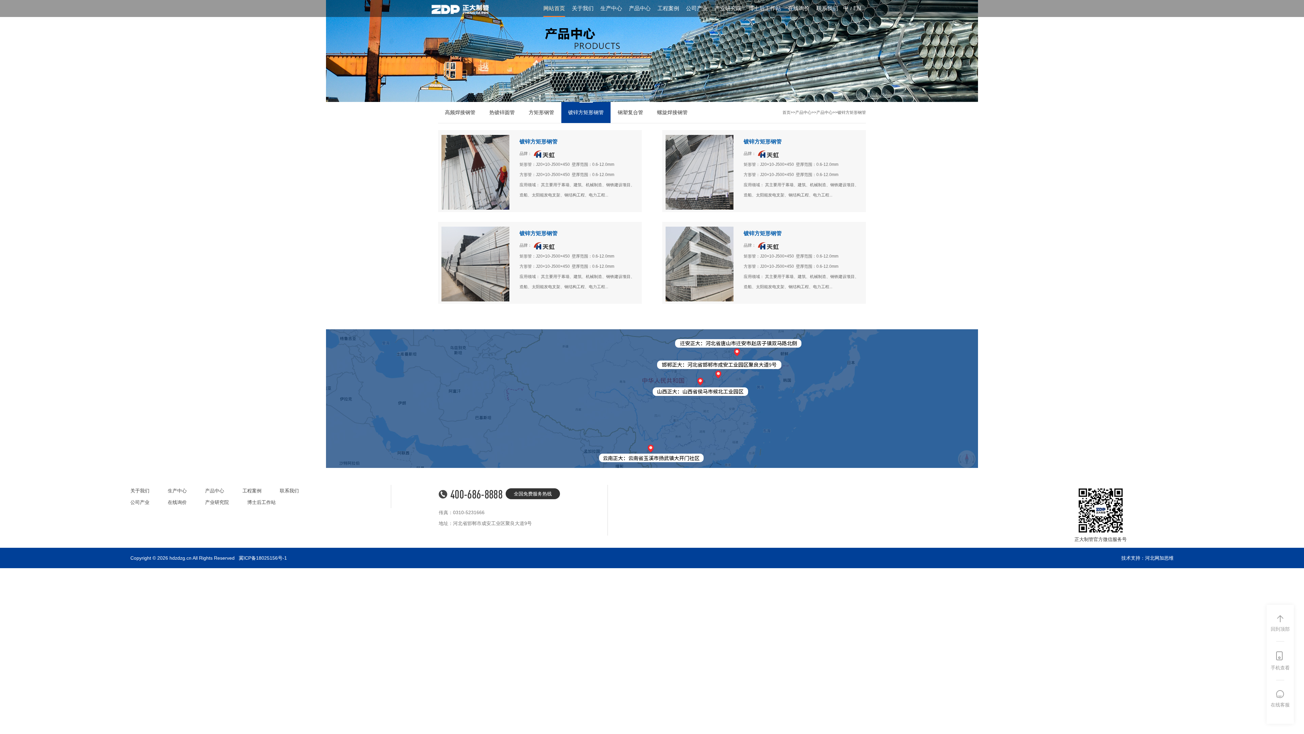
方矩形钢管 (541, 112)
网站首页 (554, 8)
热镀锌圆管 (502, 112)
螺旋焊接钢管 (672, 112)
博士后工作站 (764, 8)
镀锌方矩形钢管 (586, 112)
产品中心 (640, 8)
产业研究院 (728, 8)
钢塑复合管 (630, 112)
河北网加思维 (1159, 558)
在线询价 (799, 8)
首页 (786, 112)
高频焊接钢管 (460, 112)
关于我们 (583, 8)
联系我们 (827, 8)
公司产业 (697, 8)
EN (857, 8)
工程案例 (668, 8)
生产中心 (611, 8)
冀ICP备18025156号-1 (263, 558)
